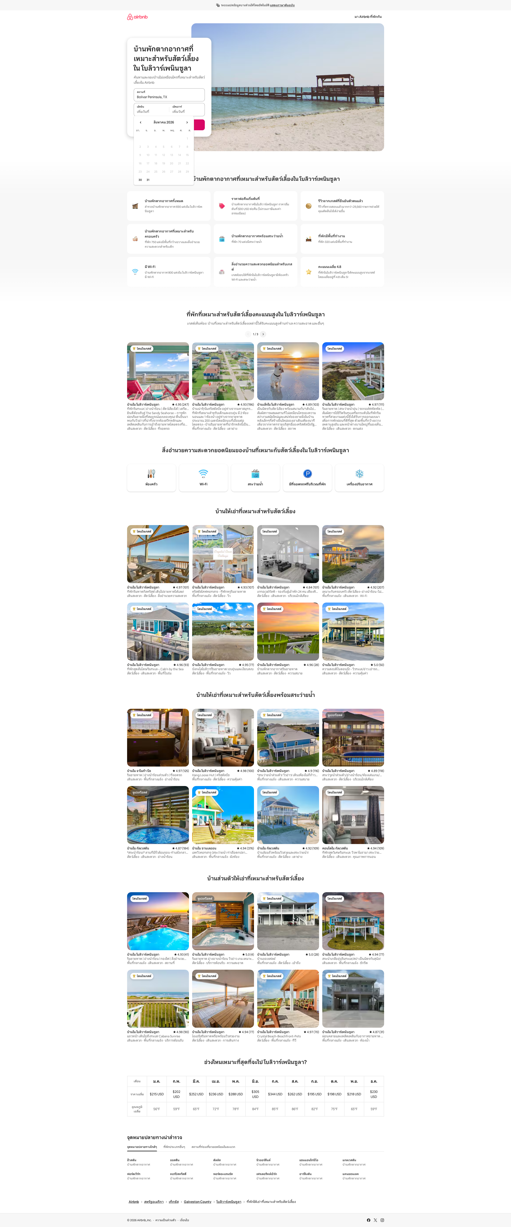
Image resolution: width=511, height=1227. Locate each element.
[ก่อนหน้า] (248, 334)
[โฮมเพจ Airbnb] (137, 16)
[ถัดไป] (263, 334)
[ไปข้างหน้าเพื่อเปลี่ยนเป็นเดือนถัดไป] (187, 122)
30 (140, 180)
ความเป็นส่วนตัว (165, 1220)
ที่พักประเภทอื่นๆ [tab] (174, 1147)
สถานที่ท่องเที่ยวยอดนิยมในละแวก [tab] (213, 1147)
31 (148, 180)
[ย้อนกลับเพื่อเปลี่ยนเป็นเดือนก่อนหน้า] (141, 122)
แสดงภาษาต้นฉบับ (282, 5)
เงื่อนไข (184, 1220)
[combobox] (169, 97)
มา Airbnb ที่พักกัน (368, 17)
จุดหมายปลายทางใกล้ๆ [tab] (142, 1147)
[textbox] (151, 111)
